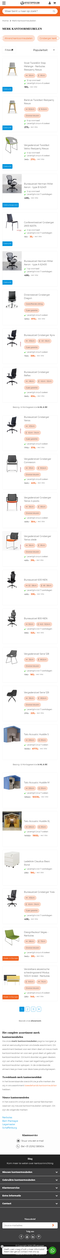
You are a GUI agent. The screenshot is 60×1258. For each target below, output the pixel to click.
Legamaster (8, 1124)
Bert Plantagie (10, 1121)
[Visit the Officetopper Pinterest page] (39, 1237)
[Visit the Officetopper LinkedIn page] (33, 1237)
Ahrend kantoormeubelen (18, 38)
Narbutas (7, 1117)
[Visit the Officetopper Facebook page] (21, 1237)
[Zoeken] (54, 11)
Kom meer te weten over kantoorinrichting (30, 1163)
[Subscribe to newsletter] (53, 1225)
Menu (4, 3)
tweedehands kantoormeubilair (41, 1085)
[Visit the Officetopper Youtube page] (27, 1237)
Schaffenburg (9, 1127)
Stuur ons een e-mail (32, 1140)
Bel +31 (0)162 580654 (32, 1146)
